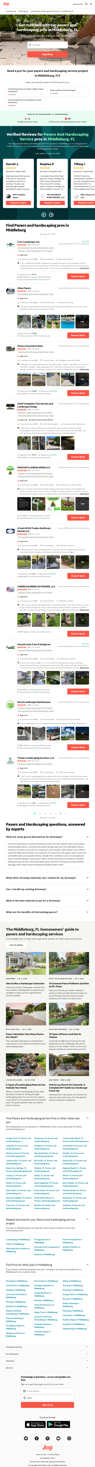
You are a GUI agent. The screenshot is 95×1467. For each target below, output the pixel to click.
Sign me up (47, 1405)
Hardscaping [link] (23, 11)
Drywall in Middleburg (72, 1299)
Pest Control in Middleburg (46, 1281)
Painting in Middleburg (73, 1310)
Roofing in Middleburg (15, 1290)
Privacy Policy (53, 1454)
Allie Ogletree (13, 1029)
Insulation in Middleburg (73, 1324)
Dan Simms (10, 979)
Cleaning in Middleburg (73, 1290)
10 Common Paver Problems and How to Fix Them (69, 985)
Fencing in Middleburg (15, 1302)
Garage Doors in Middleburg (75, 1294)
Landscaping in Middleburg (18, 1239)
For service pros (12, 1354)
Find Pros (47, 54)
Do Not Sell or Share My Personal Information (47, 1462)
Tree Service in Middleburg (17, 1285)
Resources (10, 1361)
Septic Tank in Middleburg (45, 1312)
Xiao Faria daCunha (58, 1029)
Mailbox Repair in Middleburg (76, 1319)
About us (9, 1368)
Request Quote (78, 276)
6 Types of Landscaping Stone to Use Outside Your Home (25, 1086)
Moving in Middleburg (43, 1300)
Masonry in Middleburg (44, 1254)
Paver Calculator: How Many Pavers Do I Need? (25, 1036)
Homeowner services (14, 1347)
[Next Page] (66, 813)
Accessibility (47, 1458)
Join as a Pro (78, 4)
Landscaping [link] (11, 11)
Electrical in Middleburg (16, 1306)
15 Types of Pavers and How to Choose (65, 1036)
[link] (8, 196)
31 (60, 813)
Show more (84, 268)
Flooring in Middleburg (73, 1285)
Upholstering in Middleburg (75, 1328)
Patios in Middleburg (15, 1244)
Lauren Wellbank (14, 1080)
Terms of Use (41, 1454)
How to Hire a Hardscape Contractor (25, 983)
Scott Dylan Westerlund (60, 979)
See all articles (16, 945)
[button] (24, 321)
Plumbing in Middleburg (16, 1281)
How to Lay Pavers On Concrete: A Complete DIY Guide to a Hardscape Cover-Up (68, 1087)
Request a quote (18, 202)
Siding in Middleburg (72, 1281)
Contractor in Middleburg (74, 1315)
